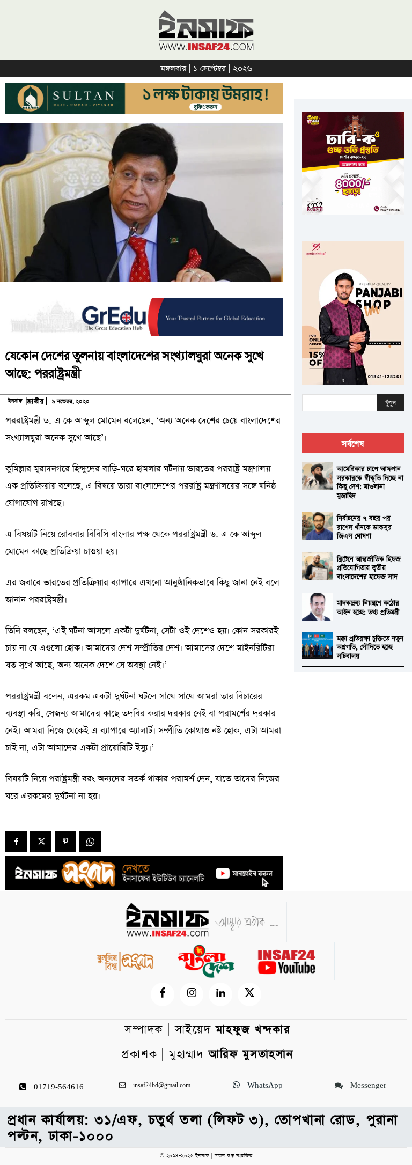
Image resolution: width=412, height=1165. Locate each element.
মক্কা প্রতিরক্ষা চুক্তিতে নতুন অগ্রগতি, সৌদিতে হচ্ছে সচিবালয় (370, 647)
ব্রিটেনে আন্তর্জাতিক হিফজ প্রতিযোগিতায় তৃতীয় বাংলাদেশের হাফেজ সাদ (369, 568)
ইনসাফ (15, 401)
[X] (41, 841)
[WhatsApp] (90, 841)
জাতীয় (35, 401)
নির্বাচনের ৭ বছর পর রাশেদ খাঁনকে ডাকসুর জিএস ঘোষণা (364, 527)
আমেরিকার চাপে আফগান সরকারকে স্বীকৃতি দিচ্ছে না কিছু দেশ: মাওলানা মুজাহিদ (370, 482)
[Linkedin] (220, 994)
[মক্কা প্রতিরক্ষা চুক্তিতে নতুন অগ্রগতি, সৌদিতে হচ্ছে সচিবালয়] (317, 645)
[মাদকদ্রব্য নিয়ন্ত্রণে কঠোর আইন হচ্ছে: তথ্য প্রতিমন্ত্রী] (317, 606)
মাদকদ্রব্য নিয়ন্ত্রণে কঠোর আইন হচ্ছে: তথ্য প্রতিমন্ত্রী (368, 608)
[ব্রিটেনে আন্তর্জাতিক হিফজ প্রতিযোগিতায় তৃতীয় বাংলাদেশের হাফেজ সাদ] (317, 566)
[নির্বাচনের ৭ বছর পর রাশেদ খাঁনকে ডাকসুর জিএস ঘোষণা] (317, 525)
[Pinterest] (65, 841)
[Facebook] (16, 841)
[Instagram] (191, 994)
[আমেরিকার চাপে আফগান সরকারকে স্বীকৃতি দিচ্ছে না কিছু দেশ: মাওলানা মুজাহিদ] (317, 476)
